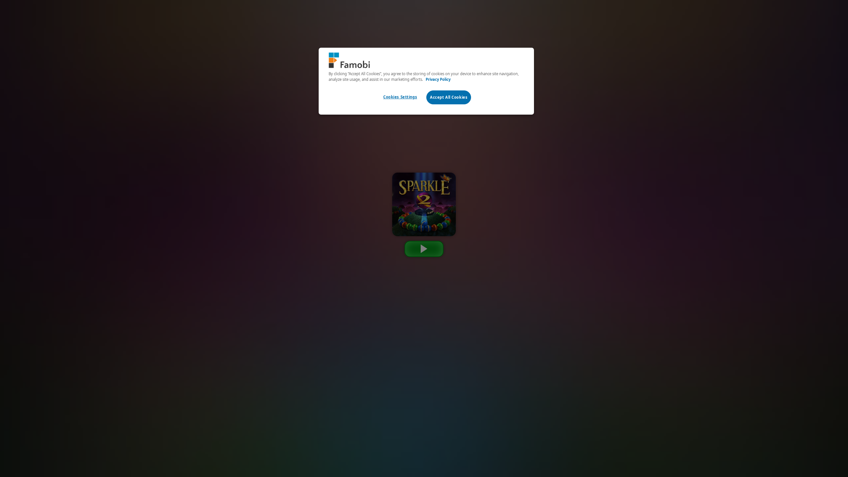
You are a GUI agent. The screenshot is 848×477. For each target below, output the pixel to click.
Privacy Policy (438, 79)
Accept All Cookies (448, 97)
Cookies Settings (400, 96)
